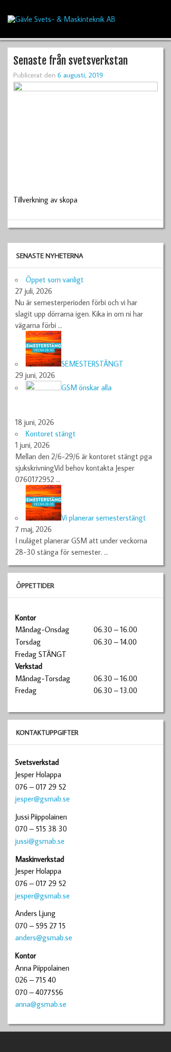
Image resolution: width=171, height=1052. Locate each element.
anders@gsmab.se (43, 937)
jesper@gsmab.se (42, 798)
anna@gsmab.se (40, 1004)
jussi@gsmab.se (40, 841)
